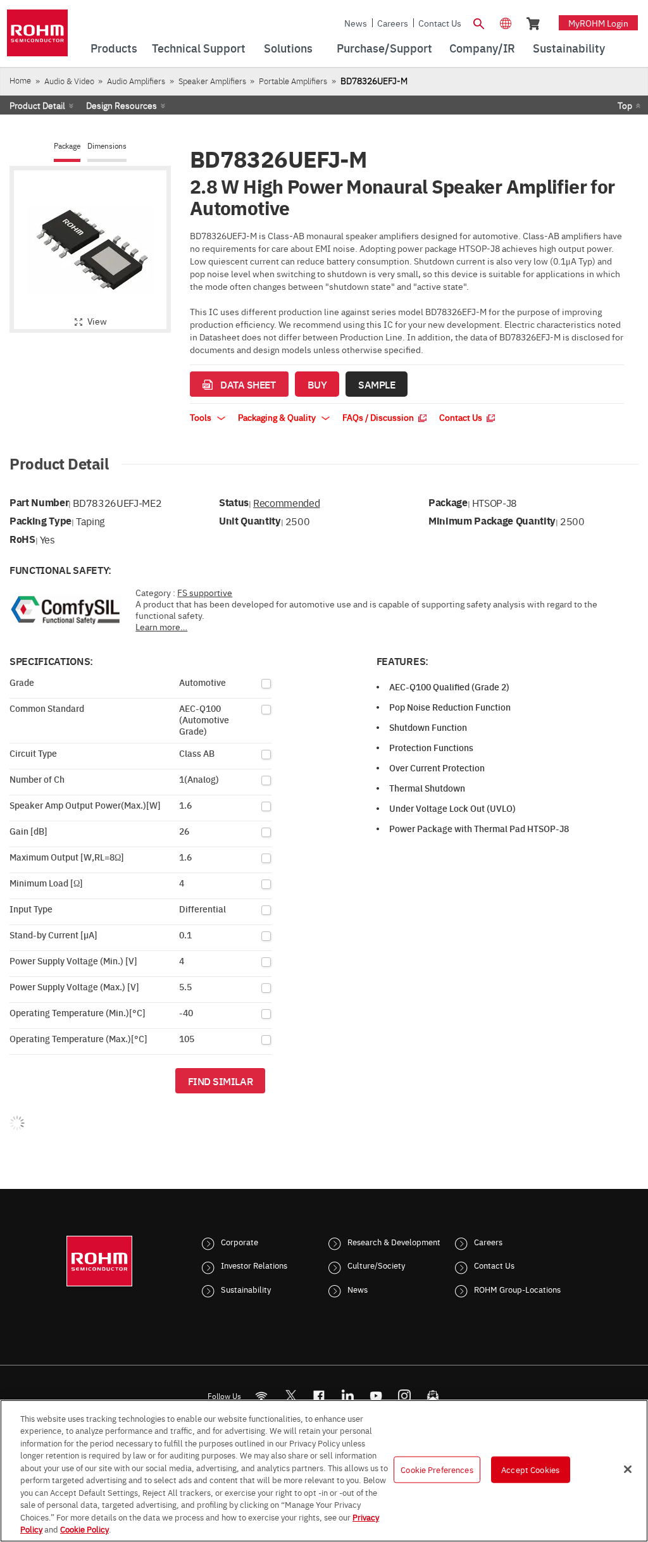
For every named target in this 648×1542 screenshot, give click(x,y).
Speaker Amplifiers (212, 80)
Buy (317, 384)
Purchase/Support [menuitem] (384, 48)
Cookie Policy (84, 1528)
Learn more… (161, 626)
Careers (392, 22)
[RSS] (262, 1395)
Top (625, 105)
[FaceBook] (319, 1395)
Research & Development (393, 1241)
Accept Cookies (530, 1469)
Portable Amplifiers (293, 80)
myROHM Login (598, 22)
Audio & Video (69, 80)
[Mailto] (433, 1395)
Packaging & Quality (278, 417)
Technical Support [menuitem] (199, 48)
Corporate (239, 1241)
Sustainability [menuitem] (569, 48)
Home (20, 80)
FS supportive (204, 592)
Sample (376, 384)
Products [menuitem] (113, 48)
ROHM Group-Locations (517, 1289)
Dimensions (107, 146)
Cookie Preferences (437, 1469)
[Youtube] (376, 1395)
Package (67, 146)
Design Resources (121, 105)
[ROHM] (37, 37)
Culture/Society (376, 1265)
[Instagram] (405, 1395)
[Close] (628, 1469)
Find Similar (220, 1081)
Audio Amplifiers (136, 80)
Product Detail (37, 105)
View (97, 320)
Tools (201, 417)
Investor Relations (254, 1265)
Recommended (286, 502)
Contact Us (439, 22)
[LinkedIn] (348, 1395)
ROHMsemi (290, 1395)
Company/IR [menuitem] (482, 48)
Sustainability (246, 1289)
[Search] (479, 22)
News (355, 22)
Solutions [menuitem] (288, 48)
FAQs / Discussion (379, 417)
